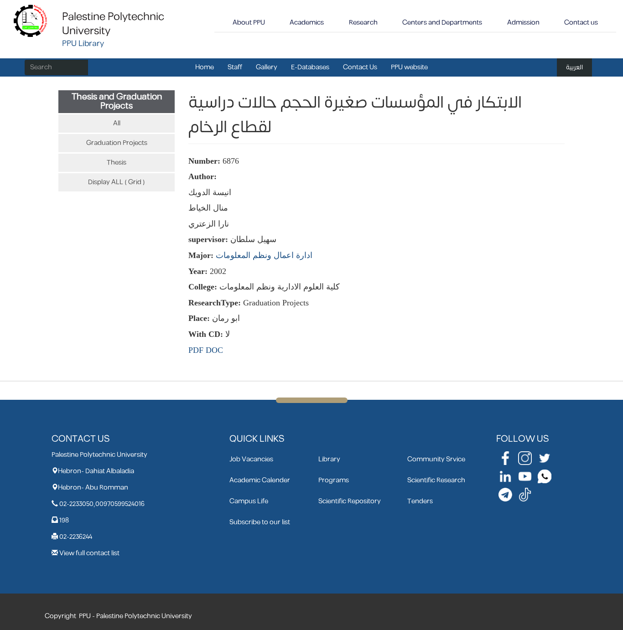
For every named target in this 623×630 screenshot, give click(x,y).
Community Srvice (436, 459)
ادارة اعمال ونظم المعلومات (264, 255)
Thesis (116, 162)
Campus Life (248, 501)
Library (329, 459)
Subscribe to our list (259, 522)
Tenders (420, 501)
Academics (307, 22)
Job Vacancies (251, 459)
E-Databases (310, 67)
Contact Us (360, 67)
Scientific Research (436, 480)
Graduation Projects (116, 143)
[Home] (31, 20)
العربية (574, 67)
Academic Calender (259, 480)
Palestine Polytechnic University (113, 24)
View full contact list (89, 553)
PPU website (409, 67)
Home (204, 67)
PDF (195, 350)
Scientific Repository (349, 501)
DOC (214, 350)
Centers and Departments (442, 22)
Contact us (581, 22)
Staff (235, 67)
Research (363, 22)
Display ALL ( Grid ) (116, 182)
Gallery (266, 67)
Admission (523, 22)
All (116, 123)
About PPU (249, 22)
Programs (333, 480)
